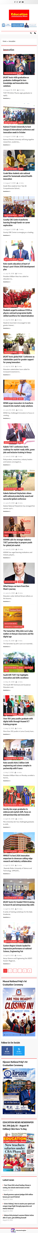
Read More (6, 98)
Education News (11, 73)
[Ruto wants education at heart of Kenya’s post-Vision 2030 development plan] (19, 250)
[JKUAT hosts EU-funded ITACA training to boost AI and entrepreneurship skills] (19, 889)
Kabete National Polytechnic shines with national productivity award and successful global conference (18, 496)
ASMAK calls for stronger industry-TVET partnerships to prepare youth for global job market (17, 542)
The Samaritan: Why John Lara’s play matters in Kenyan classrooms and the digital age (18, 634)
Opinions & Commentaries (14, 627)
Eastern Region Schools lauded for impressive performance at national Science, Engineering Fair (17, 948)
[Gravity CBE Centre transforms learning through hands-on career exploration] (19, 206)
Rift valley (28, 668)
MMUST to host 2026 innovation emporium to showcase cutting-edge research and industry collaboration (17, 858)
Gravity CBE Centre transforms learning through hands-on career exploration (16, 222)
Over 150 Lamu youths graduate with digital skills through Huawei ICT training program (18, 721)
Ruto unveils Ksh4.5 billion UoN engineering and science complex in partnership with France (17, 765)
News (21, 73)
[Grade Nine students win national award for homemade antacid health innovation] (19, 160)
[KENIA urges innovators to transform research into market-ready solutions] (19, 390)
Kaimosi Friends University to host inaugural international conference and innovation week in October (18, 129)
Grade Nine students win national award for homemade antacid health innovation (17, 176)
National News (24, 532)
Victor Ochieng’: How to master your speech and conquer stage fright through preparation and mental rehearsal (19, 1206)
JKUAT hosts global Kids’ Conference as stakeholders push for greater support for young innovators (18, 359)
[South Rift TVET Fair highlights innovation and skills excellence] (19, 662)
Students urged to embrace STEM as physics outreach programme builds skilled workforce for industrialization (18, 313)
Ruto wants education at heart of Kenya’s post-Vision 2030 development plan (19, 266)
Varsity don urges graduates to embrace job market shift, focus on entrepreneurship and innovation (17, 812)
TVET (6, 535)
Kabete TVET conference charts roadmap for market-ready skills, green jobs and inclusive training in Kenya (19, 449)
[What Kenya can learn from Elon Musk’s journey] (19, 573)
